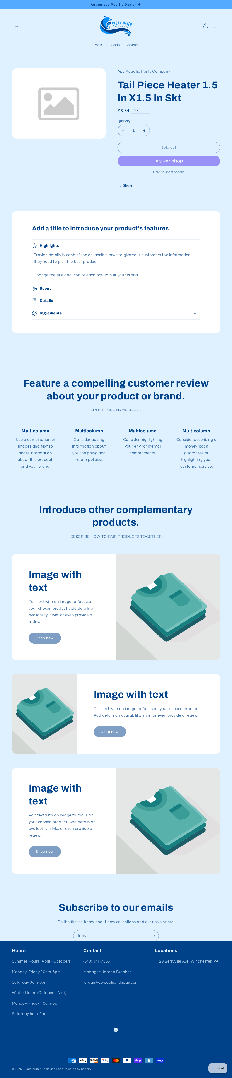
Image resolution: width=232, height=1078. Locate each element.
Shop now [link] (45, 638)
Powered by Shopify (77, 1069)
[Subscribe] (153, 935)
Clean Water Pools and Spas (43, 1069)
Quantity (124, 121)
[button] (17, 26)
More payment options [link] (168, 172)
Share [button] (128, 185)
